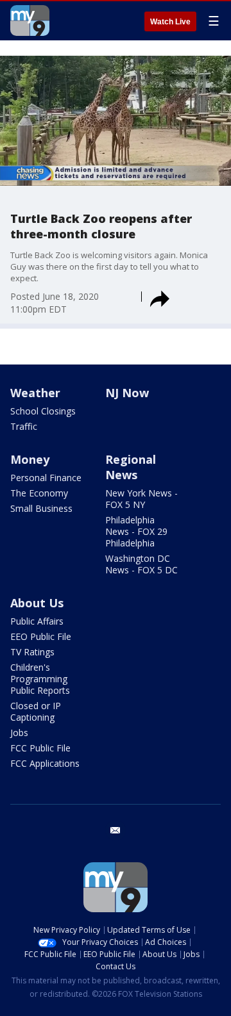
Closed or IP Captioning (35, 711)
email (115, 830)
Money (29, 459)
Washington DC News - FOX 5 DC (141, 564)
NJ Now (127, 392)
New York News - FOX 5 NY (141, 499)
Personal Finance (45, 477)
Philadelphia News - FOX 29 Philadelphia (136, 531)
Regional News (130, 467)
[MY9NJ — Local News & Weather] (29, 20)
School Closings (43, 411)
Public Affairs (37, 621)
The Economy (39, 493)
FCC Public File (40, 748)
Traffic (23, 426)
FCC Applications (45, 763)
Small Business (41, 508)
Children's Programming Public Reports (40, 678)
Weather (35, 392)
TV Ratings (32, 652)
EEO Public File (40, 636)
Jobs (19, 732)
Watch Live (170, 21)
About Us (37, 602)
